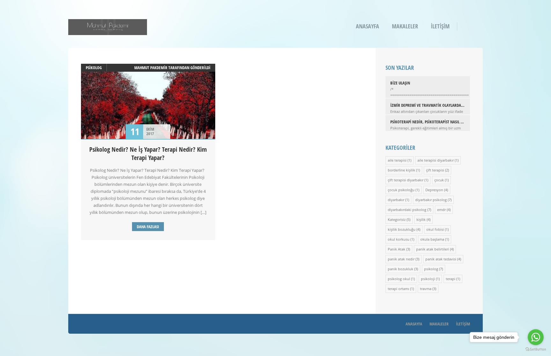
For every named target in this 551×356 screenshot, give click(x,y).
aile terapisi (397, 160)
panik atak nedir (401, 259)
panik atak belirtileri (432, 249)
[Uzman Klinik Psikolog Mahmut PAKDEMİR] (107, 31)
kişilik (421, 219)
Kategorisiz (397, 219)
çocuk (439, 180)
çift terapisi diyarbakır (405, 180)
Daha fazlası (148, 226)
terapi (450, 278)
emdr (441, 209)
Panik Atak (396, 249)
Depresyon (434, 189)
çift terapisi (435, 170)
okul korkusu (398, 239)
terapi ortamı (398, 288)
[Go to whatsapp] (536, 337)
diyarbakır (396, 199)
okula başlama (432, 239)
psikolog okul (399, 278)
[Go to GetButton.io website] (535, 349)
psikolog (94, 67)
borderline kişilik (401, 170)
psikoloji (428, 278)
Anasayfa (367, 26)
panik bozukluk (400, 268)
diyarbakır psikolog (431, 199)
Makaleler (405, 26)
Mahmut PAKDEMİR (150, 67)
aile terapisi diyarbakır (435, 160)
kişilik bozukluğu (401, 229)
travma (425, 288)
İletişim (440, 26)
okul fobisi (435, 229)
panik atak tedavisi (440, 259)
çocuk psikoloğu (401, 189)
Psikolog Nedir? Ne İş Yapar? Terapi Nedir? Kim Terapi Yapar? (148, 153)
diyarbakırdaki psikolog (407, 209)
